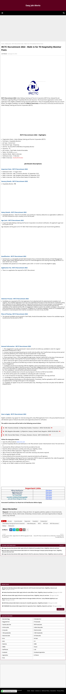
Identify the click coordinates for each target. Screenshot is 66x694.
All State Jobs (37, 635)
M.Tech (36, 638)
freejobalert (35, 521)
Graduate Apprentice (39, 652)
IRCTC (39, 523)
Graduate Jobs (44, 521)
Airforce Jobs (5, 627)
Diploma (4, 644)
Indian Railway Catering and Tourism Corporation (14, 523)
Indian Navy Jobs (38, 627)
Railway (4, 526)
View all (61, 545)
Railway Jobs (8, 43)
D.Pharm (36, 655)
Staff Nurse (5, 649)
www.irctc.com (21, 442)
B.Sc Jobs (10, 521)
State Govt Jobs (6, 635)
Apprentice (5, 655)
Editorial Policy (46, 691)
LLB (35, 649)
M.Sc (3, 638)
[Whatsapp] (17, 529)
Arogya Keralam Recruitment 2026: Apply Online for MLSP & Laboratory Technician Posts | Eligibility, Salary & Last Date (33, 554)
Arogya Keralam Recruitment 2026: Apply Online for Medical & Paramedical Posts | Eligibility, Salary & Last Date (31, 548)
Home (2, 43)
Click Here (49, 490)
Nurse (35, 646)
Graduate (4, 652)
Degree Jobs (27, 521)
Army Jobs (4, 630)
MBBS (3, 646)
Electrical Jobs (37, 630)
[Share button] (27, 529)
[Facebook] (10, 529)
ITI (34, 641)
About (32, 691)
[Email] (24, 529)
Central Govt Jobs (18, 521)
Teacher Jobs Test (6, 624)
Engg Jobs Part (5, 621)
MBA (35, 644)
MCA (3, 641)
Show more (60, 609)
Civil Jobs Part (37, 619)
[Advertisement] (33, 28)
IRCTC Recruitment (54, 523)
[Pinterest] (20, 529)
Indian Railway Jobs (31, 523)
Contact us (38, 691)
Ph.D (3, 658)
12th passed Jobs (6, 633)
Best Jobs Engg (5, 619)
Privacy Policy (60, 691)
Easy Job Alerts (33, 5)
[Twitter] (14, 529)
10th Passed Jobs (38, 633)
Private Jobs (37, 621)
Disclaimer (53, 691)
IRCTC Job (45, 523)
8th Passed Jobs (38, 624)
